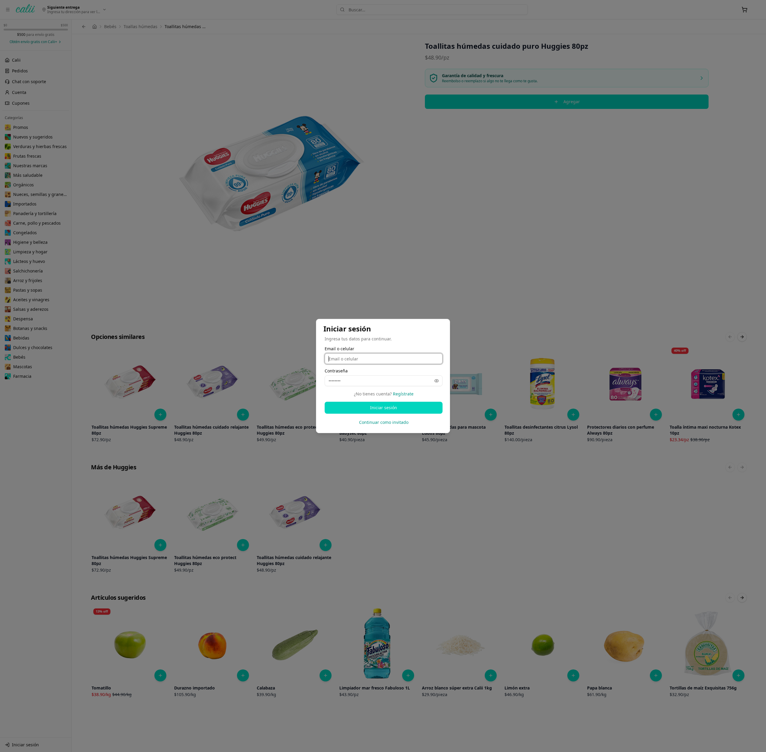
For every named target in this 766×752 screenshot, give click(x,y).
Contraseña (336, 371)
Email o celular (339, 349)
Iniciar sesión (383, 407)
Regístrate (403, 394)
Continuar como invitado (383, 422)
